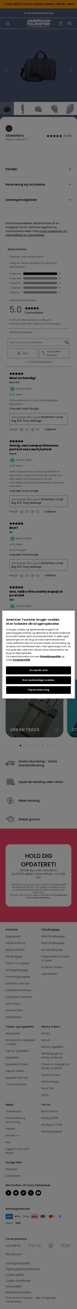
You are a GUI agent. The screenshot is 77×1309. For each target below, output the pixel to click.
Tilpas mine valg (38, 690)
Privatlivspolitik (50, 656)
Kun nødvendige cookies (38, 680)
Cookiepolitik (21, 659)
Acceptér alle (39, 670)
